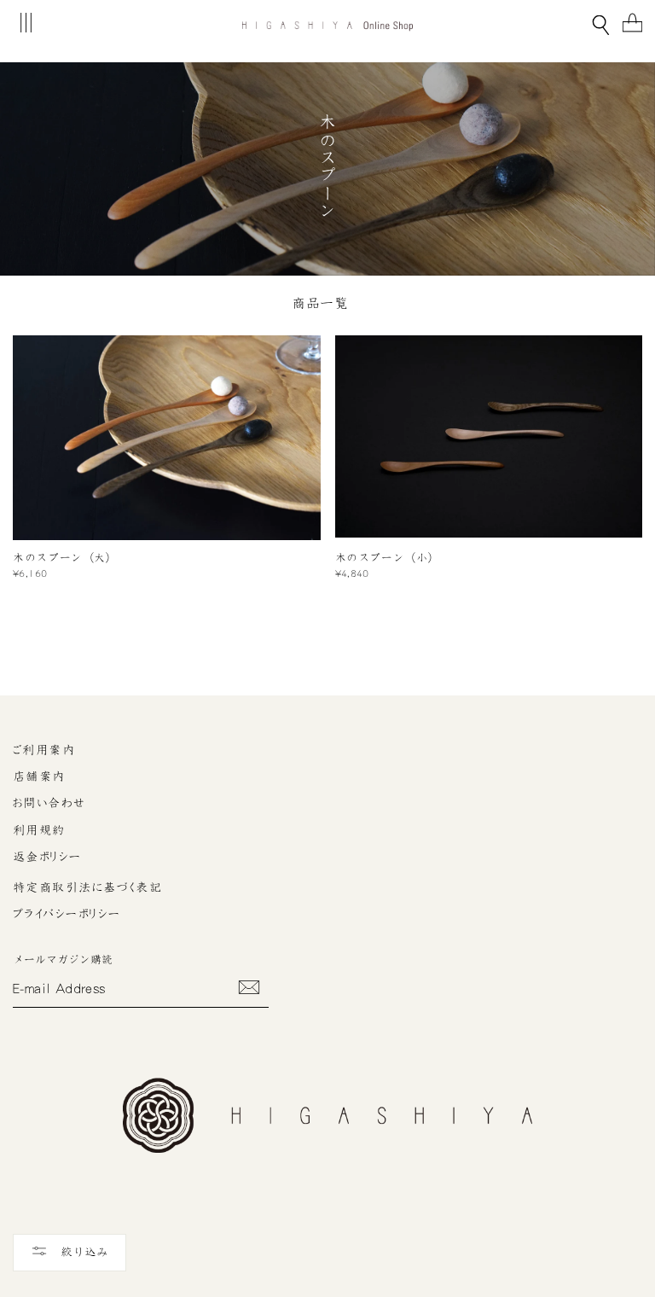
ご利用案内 (44, 750)
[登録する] (249, 987)
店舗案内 (39, 776)
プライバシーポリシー (66, 914)
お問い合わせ (49, 803)
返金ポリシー (47, 857)
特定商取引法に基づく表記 (87, 887)
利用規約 (39, 830)
